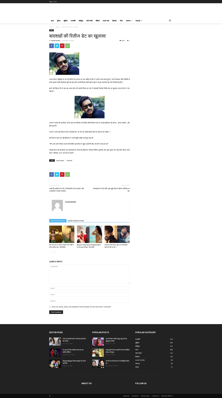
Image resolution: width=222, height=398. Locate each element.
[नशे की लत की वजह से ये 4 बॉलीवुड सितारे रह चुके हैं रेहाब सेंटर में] (98, 364)
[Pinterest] (62, 45)
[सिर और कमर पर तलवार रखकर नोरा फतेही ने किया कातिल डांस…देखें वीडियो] (61, 234)
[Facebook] (51, 45)
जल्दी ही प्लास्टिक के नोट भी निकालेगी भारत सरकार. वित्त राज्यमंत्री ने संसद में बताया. (66, 190)
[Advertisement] (154, 43)
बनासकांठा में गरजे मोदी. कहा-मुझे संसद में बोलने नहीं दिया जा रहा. (111, 190)
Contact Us (155, 396)
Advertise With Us (167, 396)
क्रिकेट (114, 21)
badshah (69, 160)
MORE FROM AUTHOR (76, 221)
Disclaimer (135, 396)
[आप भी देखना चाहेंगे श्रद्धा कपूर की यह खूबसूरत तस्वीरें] (98, 342)
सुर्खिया (66, 21)
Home (51, 27)
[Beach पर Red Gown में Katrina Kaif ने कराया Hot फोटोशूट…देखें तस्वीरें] (89, 234)
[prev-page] (50, 251)
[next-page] (54, 251)
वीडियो (98, 21)
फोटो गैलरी (89, 21)
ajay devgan (60, 160)
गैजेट (121, 21)
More (138, 21)
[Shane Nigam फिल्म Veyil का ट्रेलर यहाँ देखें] (55, 364)
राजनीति (73, 21)
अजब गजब (106, 21)
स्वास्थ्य (128, 21)
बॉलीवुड (81, 21)
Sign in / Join (53, 1)
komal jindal (55, 40)
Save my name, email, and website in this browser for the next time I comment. (81, 307)
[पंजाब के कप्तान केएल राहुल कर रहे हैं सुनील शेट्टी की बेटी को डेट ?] (117, 234)
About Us (126, 396)
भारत (52, 21)
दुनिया (58, 21)
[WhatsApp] (67, 45)
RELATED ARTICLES (58, 221)
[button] (170, 21)
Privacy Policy (145, 396)
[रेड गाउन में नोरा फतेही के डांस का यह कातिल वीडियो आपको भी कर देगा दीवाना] (55, 353)
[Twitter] (57, 45)
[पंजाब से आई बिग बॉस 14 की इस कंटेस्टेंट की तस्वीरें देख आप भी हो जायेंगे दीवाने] (55, 342)
